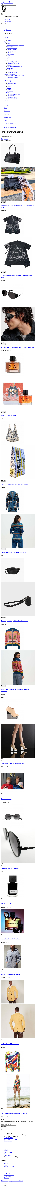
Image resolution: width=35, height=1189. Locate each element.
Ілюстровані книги (12, 78)
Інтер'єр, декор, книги (9, 74)
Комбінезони (10, 54)
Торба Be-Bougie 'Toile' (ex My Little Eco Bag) (14, 484)
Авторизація (7, 21)
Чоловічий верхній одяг (13, 94)
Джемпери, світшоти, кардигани (15, 45)
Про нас (6, 114)
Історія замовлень (9, 1175)
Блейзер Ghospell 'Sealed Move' (10, 1044)
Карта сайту (7, 1155)
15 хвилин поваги (6, 799)
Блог (5, 108)
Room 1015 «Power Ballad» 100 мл (11, 939)
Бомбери (9, 85)
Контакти (7, 111)
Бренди (6, 105)
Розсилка (6, 1178)
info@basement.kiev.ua (7, 3)
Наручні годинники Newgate (14, 66)
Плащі (9, 81)
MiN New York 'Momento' (8, 904)
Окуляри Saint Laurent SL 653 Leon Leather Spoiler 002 (17, 347)
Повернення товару (9, 1176)
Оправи (9, 40)
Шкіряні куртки (11, 83)
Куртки (9, 86)
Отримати (3, 1126)
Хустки (9, 65)
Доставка (6, 120)
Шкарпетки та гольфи (13, 63)
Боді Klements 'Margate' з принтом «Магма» (14, 1113)
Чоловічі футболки (12, 97)
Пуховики (10, 91)
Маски (9, 71)
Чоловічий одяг (11, 95)
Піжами (9, 52)
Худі (8, 55)
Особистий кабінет (9, 1173)
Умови (6, 1154)
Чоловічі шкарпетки (12, 98)
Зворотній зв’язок (9, 1166)
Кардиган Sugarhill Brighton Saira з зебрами (14, 552)
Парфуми (9, 69)
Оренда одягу (7, 101)
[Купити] (1, 865)
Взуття (5, 100)
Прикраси (9, 68)
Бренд (6, 1163)
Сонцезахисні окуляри (13, 38)
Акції (5, 1165)
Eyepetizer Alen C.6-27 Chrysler (10, 868)
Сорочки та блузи (12, 48)
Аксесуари (6, 60)
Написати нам (8, 1141)
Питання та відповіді (10, 123)
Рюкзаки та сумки (12, 72)
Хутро (9, 89)
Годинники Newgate (12, 77)
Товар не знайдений (10, 127)
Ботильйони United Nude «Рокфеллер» (12, 763)
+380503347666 (5, 1)
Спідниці (9, 57)
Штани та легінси (12, 49)
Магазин (8, 30)
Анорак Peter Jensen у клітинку (10, 974)
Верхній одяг (7, 80)
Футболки (10, 46)
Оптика (6, 37)
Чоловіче (6, 92)
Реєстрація (7, 19)
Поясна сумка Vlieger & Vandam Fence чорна (14, 621)
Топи (8, 58)
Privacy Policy (8, 1152)
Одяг (5, 42)
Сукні (8, 43)
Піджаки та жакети (12, 51)
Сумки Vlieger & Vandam (13, 61)
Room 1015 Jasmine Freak (8, 415)
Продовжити (4, 139)
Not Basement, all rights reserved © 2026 (12, 1181)
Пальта (9, 88)
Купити (3, 202)
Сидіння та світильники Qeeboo (15, 75)
